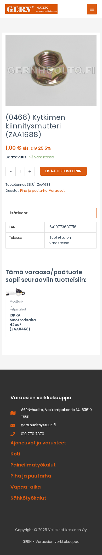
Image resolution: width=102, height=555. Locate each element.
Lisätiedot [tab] (18, 213)
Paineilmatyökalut (33, 464)
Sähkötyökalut (28, 498)
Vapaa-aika (25, 487)
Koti (15, 453)
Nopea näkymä (15, 290)
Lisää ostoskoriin (63, 171)
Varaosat (57, 190)
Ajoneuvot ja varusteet (38, 442)
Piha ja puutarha (34, 190)
